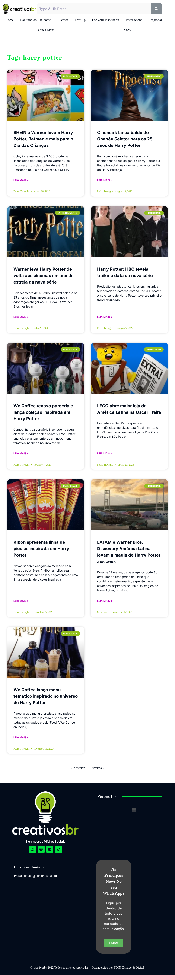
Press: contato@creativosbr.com (35, 876)
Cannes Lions (45, 30)
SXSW (126, 30)
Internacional (134, 20)
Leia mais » (21, 180)
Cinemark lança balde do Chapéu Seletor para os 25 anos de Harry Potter (125, 139)
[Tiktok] (58, 849)
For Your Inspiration (105, 20)
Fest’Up (80, 20)
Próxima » (97, 768)
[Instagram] (32, 849)
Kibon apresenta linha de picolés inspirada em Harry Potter (41, 549)
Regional (156, 20)
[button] (133, 810)
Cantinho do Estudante (35, 20)
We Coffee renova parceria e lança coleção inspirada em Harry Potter (43, 412)
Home (9, 20)
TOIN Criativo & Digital (129, 967)
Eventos (62, 20)
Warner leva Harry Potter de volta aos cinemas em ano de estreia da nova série (43, 276)
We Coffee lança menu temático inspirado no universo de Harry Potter (45, 696)
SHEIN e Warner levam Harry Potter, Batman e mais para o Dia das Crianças (43, 139)
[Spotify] (41, 849)
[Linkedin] (49, 849)
